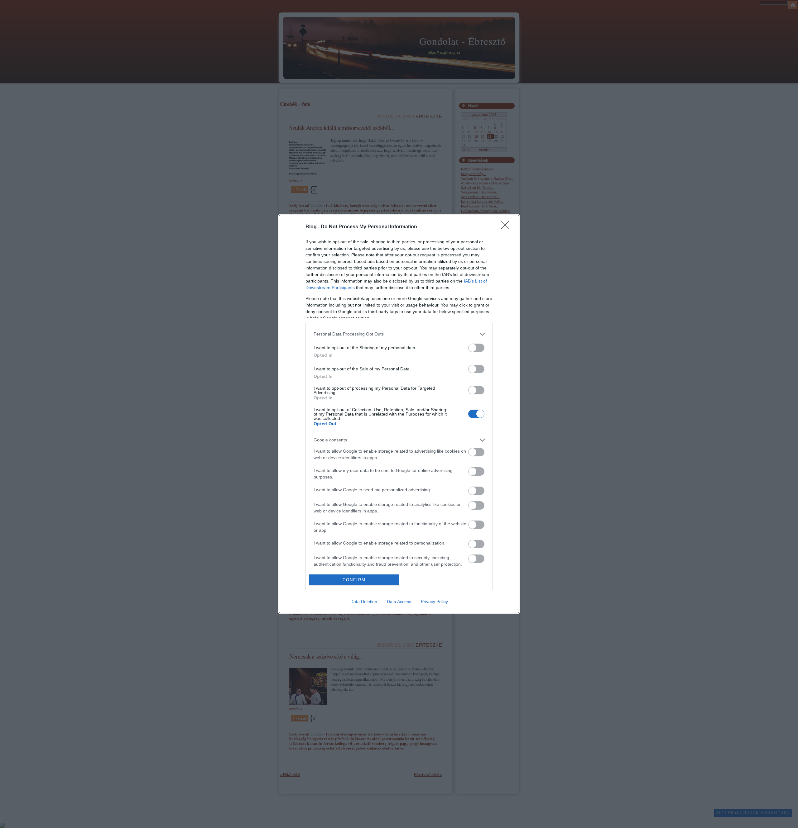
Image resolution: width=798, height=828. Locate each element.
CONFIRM (354, 580)
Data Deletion (363, 601)
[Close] (507, 227)
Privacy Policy (434, 601)
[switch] (476, 348)
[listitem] (399, 334)
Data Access (399, 601)
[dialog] (399, 414)
